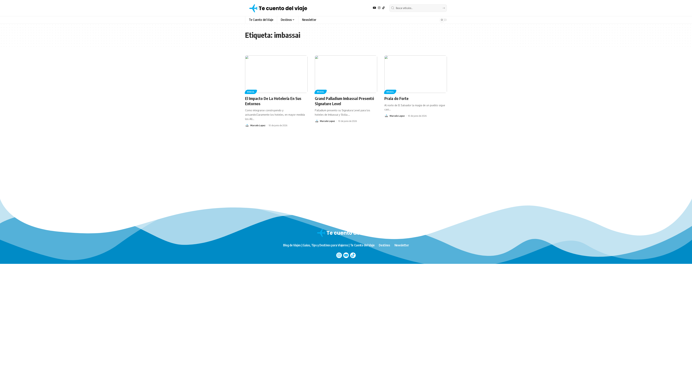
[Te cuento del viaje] (278, 8)
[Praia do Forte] (415, 74)
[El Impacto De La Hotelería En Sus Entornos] (276, 74)
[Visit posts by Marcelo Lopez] (247, 125)
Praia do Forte (396, 98)
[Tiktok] (353, 255)
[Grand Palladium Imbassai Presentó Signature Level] (346, 74)
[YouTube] (374, 7)
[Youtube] (346, 255)
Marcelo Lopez (257, 125)
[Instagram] (379, 7)
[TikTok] (383, 7)
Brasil (250, 92)
